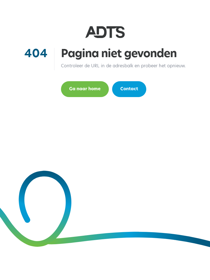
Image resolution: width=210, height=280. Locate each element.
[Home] (105, 32)
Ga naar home (85, 89)
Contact (129, 89)
